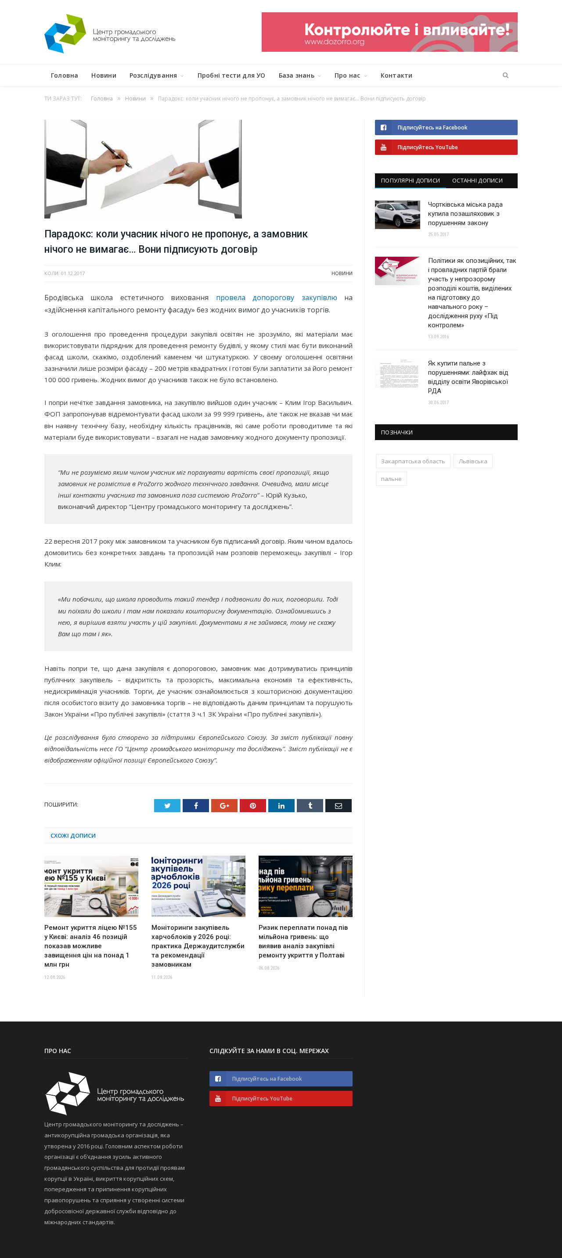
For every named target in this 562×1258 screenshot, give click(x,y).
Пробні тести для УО (232, 75)
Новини (103, 75)
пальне (391, 479)
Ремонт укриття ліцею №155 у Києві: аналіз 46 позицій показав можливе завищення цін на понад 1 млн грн (90, 946)
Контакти (397, 75)
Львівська (473, 461)
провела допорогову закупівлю (276, 297)
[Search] (506, 75)
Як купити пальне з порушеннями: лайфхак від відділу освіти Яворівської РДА (468, 377)
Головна (64, 75)
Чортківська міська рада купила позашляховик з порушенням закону (465, 214)
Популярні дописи (410, 180)
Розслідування (153, 75)
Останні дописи (477, 180)
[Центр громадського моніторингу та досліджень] (109, 32)
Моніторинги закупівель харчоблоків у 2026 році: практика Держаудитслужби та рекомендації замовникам (198, 946)
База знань (296, 75)
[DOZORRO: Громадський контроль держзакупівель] (390, 49)
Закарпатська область (413, 461)
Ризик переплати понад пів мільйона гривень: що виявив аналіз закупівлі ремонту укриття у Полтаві (303, 941)
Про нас (347, 75)
